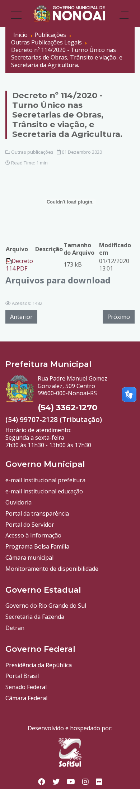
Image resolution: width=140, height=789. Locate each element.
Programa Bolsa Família (37, 546)
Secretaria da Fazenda (34, 617)
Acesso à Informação (33, 535)
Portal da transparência (37, 513)
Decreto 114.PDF (19, 264)
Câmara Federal (26, 698)
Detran (14, 628)
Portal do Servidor (29, 525)
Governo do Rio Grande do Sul (45, 605)
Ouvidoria (18, 502)
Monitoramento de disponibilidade (51, 569)
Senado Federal (26, 687)
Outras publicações (32, 152)
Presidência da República (38, 665)
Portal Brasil (22, 676)
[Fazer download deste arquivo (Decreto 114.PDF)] (8, 261)
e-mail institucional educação (44, 491)
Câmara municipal (29, 557)
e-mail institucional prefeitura (45, 480)
